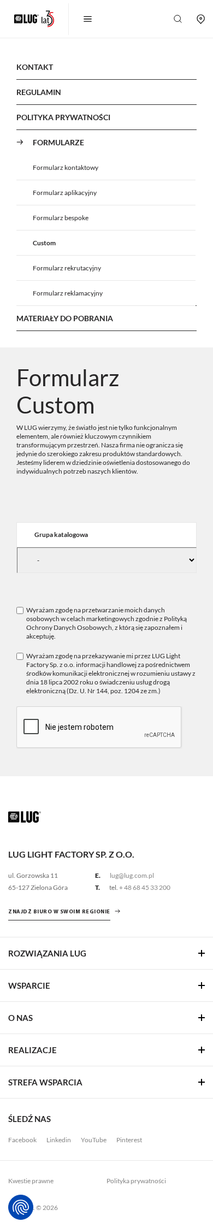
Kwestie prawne (31, 1181)
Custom (44, 243)
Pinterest (129, 1140)
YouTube (93, 1140)
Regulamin (38, 92)
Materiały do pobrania (64, 318)
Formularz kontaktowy (65, 167)
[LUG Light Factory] (24, 816)
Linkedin (58, 1140)
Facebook (22, 1140)
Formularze (58, 142)
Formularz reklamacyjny (68, 293)
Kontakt (34, 67)
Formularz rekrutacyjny (67, 268)
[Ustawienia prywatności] (20, 1207)
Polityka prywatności (136, 1181)
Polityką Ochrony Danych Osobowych (106, 623)
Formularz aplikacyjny (65, 192)
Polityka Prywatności (63, 117)
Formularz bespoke (60, 218)
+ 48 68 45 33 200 (144, 887)
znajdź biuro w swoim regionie (59, 912)
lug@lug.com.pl (132, 875)
